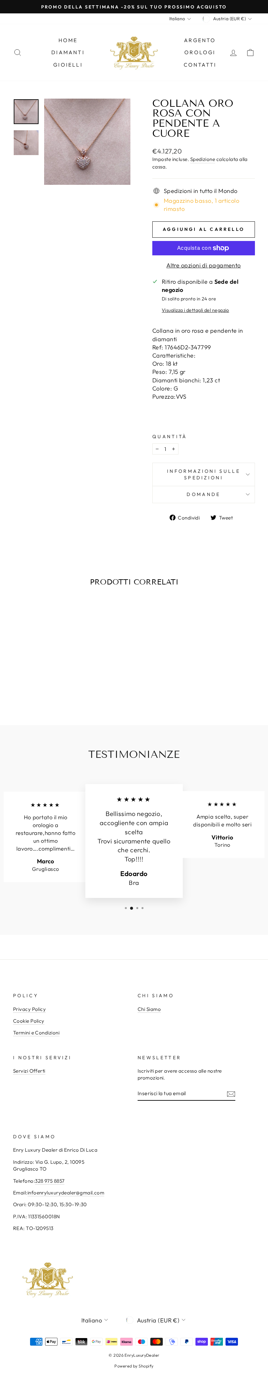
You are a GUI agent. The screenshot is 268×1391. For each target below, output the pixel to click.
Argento (200, 40)
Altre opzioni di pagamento (203, 265)
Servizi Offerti (29, 1071)
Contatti (200, 64)
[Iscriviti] (231, 1093)
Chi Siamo (149, 1009)
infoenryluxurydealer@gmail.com (66, 1193)
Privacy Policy (29, 1009)
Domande (203, 494)
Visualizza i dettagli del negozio (195, 310)
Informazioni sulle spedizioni (203, 474)
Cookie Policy (28, 1021)
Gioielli (68, 64)
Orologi (199, 52)
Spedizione (202, 159)
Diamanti (68, 52)
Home (68, 40)
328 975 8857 (49, 1181)
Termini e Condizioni (36, 1033)
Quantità (169, 437)
